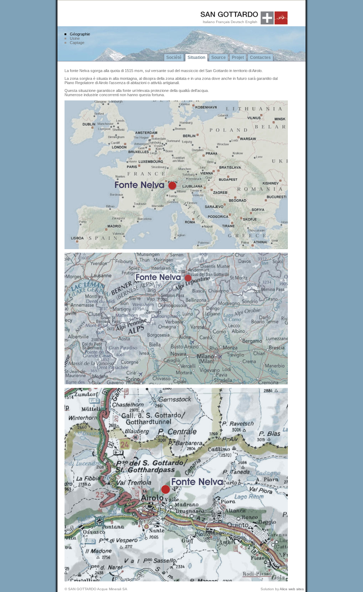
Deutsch (237, 22)
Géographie (80, 34)
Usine (75, 38)
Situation (196, 57)
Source (218, 57)
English (251, 22)
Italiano (209, 22)
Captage (77, 42)
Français (223, 22)
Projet (238, 57)
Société (174, 57)
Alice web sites (292, 589)
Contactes (260, 57)
